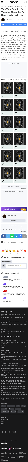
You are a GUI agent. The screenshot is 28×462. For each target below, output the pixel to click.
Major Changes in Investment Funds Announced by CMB (12, 280)
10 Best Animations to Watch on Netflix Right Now (13, 392)
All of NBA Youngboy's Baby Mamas (9, 363)
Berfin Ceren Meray (15, 19)
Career (3, 423)
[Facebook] (6, 432)
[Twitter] (9, 432)
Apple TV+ (4, 408)
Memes (11, 408)
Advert (2, 421)
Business (5, 276)
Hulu (18, 406)
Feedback (3, 417)
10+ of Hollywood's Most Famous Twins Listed (12, 368)
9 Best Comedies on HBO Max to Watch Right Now (13, 377)
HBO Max (13, 411)
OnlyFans (17, 408)
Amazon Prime (10, 406)
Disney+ (24, 406)
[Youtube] (12, 432)
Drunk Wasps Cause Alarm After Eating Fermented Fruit (13, 300)
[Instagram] (2, 432)
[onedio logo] (13, 443)
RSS (2, 425)
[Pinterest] (15, 432)
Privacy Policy (4, 419)
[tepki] (2, 250)
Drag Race (20, 411)
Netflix (3, 406)
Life (4, 283)
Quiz (11, 6)
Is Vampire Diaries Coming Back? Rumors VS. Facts (13, 365)
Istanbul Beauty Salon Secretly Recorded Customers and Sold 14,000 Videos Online (14, 293)
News (2, 6)
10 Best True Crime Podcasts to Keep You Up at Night (13, 386)
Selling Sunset (5, 411)
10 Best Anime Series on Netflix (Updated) (11, 383)
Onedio (7, 6)
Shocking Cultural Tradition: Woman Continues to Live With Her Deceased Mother (13, 287)
